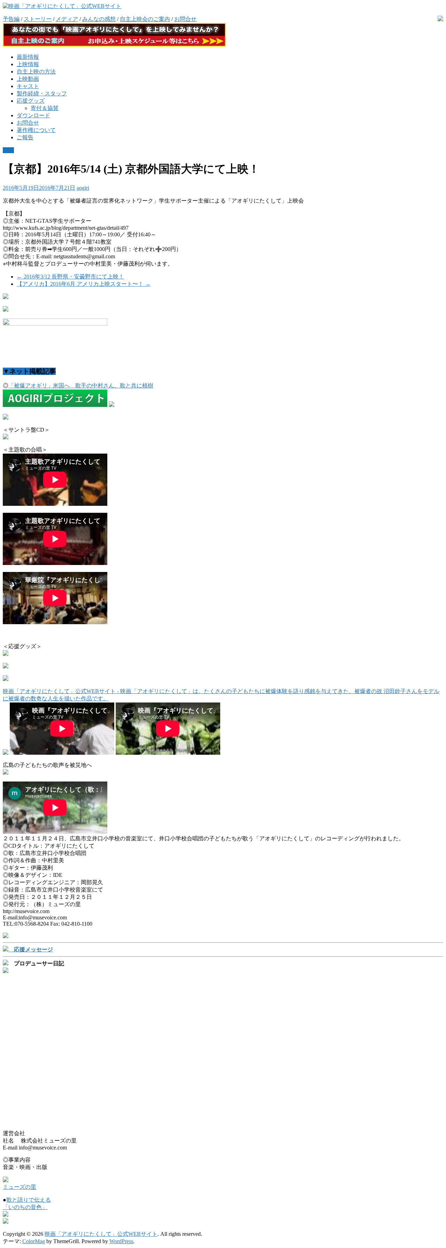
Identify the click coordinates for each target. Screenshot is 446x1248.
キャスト (28, 86)
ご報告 (25, 137)
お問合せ (185, 19)
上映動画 (28, 79)
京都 (8, 150)
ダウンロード (33, 115)
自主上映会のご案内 (145, 19)
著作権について (36, 130)
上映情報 (28, 64)
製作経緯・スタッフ (42, 93)
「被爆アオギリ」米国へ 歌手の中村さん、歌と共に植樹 (80, 385)
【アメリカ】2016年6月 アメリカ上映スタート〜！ (84, 284)
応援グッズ (31, 101)
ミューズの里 (19, 1187)
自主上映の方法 (36, 71)
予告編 (11, 19)
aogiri (83, 188)
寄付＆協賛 (45, 108)
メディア (67, 19)
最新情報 (28, 57)
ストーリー (38, 19)
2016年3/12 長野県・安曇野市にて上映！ (70, 277)
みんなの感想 (99, 19)
